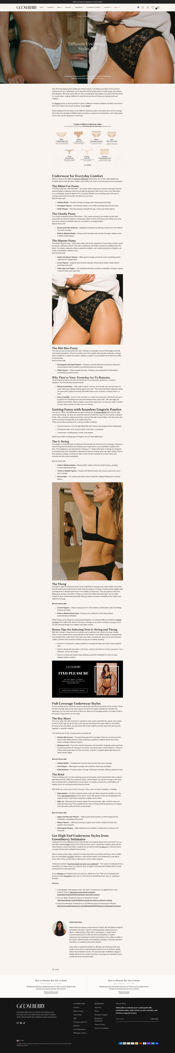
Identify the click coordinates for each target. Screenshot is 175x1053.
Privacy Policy (100, 1024)
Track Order (77, 1015)
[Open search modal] (143, 7)
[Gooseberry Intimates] (27, 7)
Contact (76, 1007)
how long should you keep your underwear (82, 864)
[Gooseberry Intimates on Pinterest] (21, 1023)
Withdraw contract (79, 1033)
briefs (88, 106)
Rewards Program (101, 1015)
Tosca (104, 847)
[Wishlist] (153, 7)
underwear (84, 179)
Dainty (68, 844)
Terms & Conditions (102, 1028)
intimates (60, 873)
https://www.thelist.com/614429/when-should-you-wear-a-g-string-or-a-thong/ (84, 900)
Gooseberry (68, 876)
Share (57, 969)
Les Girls (70, 856)
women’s (77, 179)
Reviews (76, 1026)
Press (97, 1011)
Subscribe (154, 1019)
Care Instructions (79, 1029)
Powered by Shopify (22, 1045)
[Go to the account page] (147, 7)
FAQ (75, 1018)
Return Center (78, 1011)
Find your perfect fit (80, 1022)
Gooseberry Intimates (33, 1043)
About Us (98, 1007)
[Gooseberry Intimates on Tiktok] (24, 1023)
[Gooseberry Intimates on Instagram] (18, 1023)
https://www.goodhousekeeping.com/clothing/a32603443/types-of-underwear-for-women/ (89, 906)
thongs (57, 103)
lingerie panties (101, 412)
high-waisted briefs (68, 796)
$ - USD (21, 1040)
